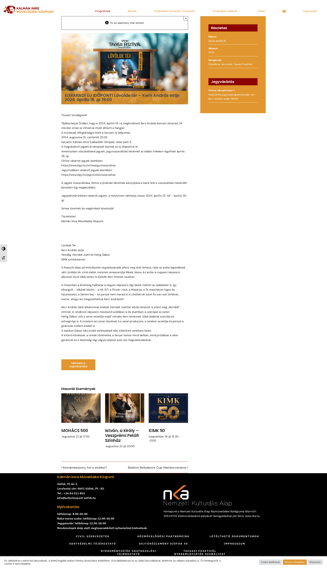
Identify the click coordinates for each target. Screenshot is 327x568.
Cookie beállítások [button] (270, 562)
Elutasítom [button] (315, 562)
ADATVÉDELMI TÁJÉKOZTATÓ (92, 543)
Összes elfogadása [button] (295, 562)
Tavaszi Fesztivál (243, 64)
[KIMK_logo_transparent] (28, 7)
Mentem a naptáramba (78, 365)
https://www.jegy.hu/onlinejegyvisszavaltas (88, 165)
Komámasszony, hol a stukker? (85, 468)
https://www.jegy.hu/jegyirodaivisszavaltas (88, 175)
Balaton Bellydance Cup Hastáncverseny (157, 468)
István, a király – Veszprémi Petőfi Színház (122, 435)
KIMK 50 (157, 430)
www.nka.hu (252, 516)
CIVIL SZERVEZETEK (93, 536)
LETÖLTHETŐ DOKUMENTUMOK (234, 536)
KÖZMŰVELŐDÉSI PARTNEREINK (163, 536)
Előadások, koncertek (220, 64)
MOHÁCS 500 (74, 430)
